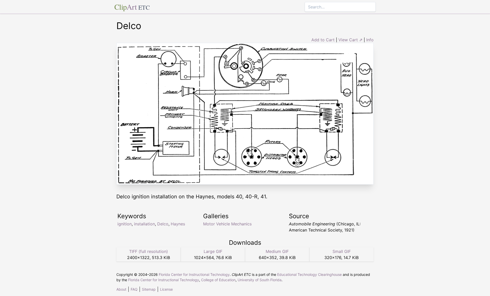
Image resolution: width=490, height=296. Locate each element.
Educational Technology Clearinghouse (309, 274)
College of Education (218, 280)
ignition (124, 223)
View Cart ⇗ (350, 39)
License (166, 289)
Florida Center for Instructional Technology (194, 274)
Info (370, 39)
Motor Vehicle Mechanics (227, 223)
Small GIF (342, 251)
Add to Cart (323, 39)
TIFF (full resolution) (148, 251)
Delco (162, 223)
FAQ (134, 289)
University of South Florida (259, 280)
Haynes (178, 223)
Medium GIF (277, 251)
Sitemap (149, 289)
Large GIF (213, 251)
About (121, 289)
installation (144, 223)
